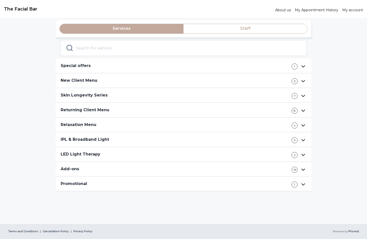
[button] (183, 65)
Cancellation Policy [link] (56, 231)
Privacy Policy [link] (82, 231)
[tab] (122, 29)
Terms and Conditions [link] (23, 231)
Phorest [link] (353, 231)
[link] (137, 9)
